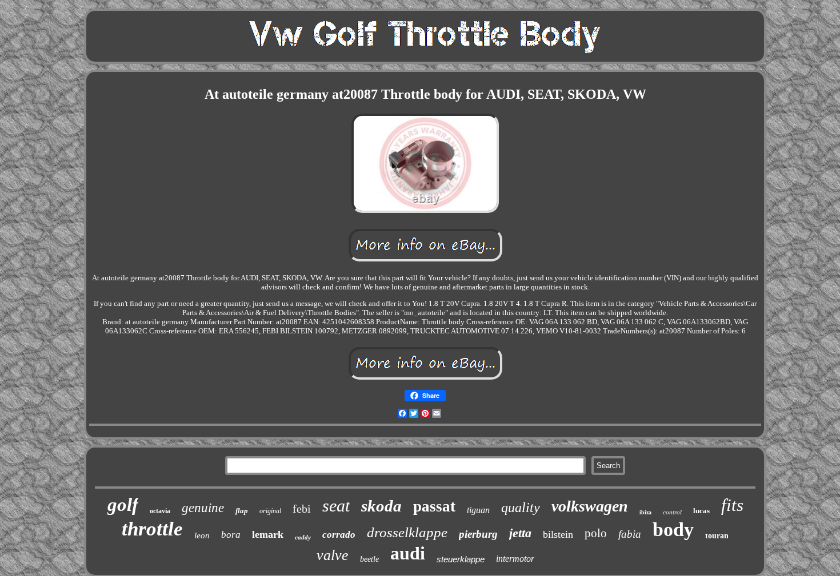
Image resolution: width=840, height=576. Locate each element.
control (672, 512)
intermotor (515, 558)
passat (434, 506)
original (270, 511)
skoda (381, 506)
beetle (369, 559)
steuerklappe (461, 559)
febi (302, 508)
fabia (629, 534)
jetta (520, 533)
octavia (160, 511)
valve (333, 555)
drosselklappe (407, 532)
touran (717, 535)
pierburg (478, 534)
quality (520, 507)
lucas (701, 510)
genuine (203, 508)
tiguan (478, 510)
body (673, 529)
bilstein (558, 534)
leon (202, 535)
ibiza (645, 512)
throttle (152, 529)
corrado (338, 534)
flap (241, 510)
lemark (267, 534)
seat (336, 505)
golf (122, 504)
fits (732, 505)
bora (231, 534)
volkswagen (589, 506)
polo (596, 533)
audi (407, 553)
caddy (303, 537)
